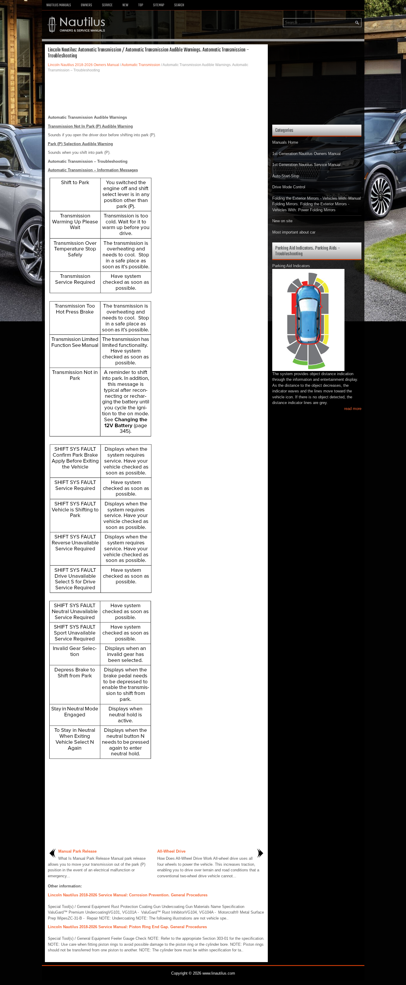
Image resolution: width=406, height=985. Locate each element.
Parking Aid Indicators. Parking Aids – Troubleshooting (307, 251)
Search (179, 5)
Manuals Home (285, 142)
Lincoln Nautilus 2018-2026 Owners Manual (83, 65)
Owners (86, 5)
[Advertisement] (156, 94)
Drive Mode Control (288, 187)
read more (352, 408)
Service (107, 5)
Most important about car (293, 232)
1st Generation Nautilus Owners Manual (306, 153)
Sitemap (158, 5)
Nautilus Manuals (58, 5)
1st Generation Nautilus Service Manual (306, 164)
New (125, 5)
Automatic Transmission (141, 65)
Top (140, 5)
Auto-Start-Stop (285, 176)
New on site (282, 221)
